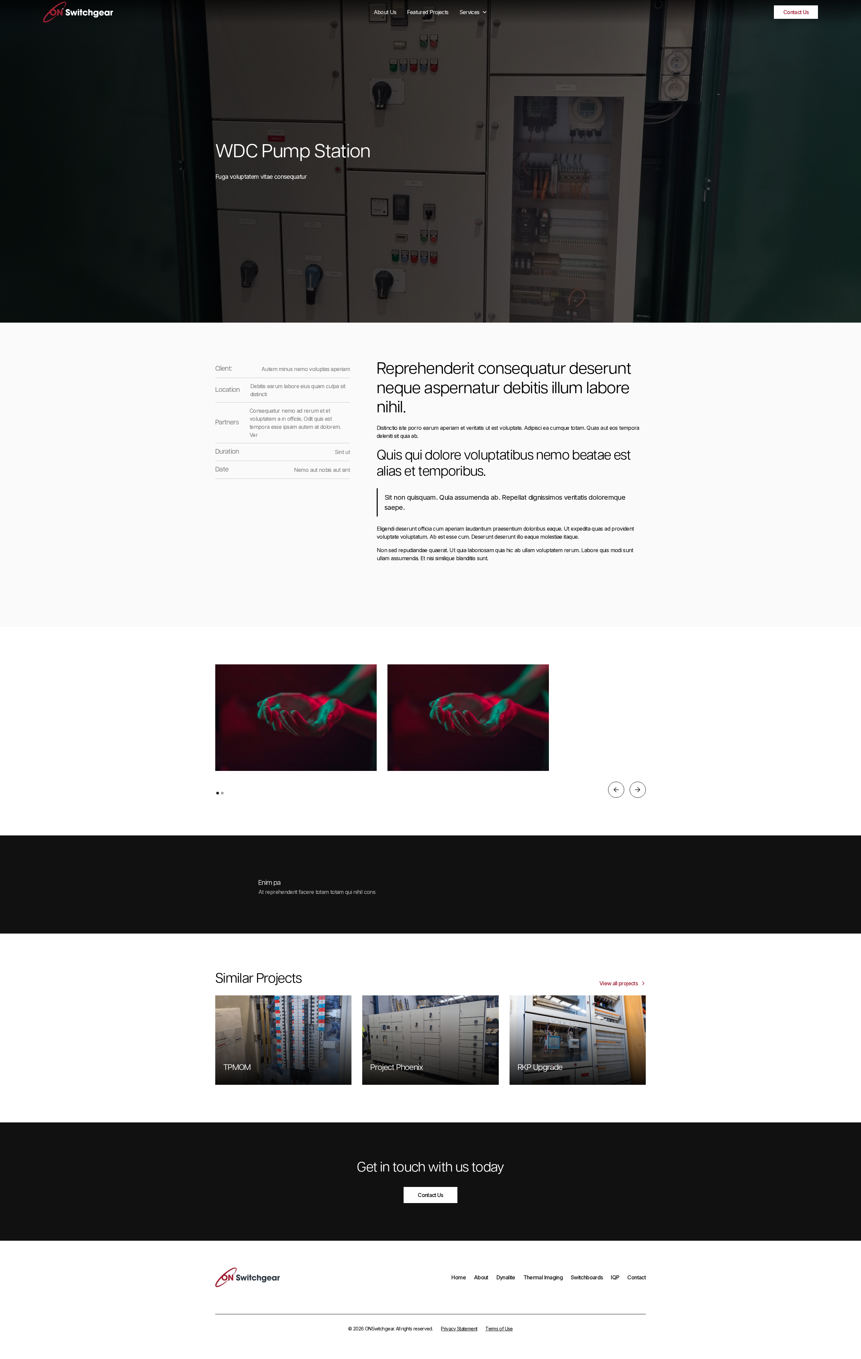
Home (458, 1277)
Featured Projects (427, 12)
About (481, 1277)
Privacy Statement (459, 1328)
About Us (385, 12)
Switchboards (587, 1277)
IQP (615, 1277)
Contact (636, 1277)
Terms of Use (499, 1328)
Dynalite (505, 1277)
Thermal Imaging (543, 1277)
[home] (125, 12)
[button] (473, 12)
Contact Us (796, 12)
